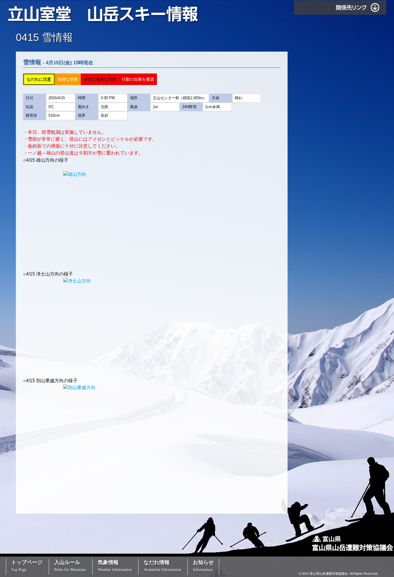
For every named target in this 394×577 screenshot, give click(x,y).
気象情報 (115, 565)
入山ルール (70, 565)
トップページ (26, 565)
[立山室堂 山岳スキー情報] (103, 14)
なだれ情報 (162, 565)
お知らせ (203, 565)
